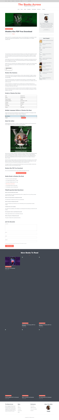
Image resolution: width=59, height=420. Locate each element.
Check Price (23, 117)
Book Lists (38, 9)
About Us (19, 407)
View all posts (46, 29)
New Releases (34, 9)
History (25, 9)
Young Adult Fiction (8, 266)
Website (6, 239)
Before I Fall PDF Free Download (28, 397)
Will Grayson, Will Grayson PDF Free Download (28, 325)
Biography (29, 9)
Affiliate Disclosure (33, 407)
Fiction (22, 9)
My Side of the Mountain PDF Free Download (45, 325)
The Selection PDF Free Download (45, 397)
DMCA (19, 412)
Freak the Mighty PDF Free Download (12, 397)
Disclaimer (32, 410)
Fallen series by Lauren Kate (10, 183)
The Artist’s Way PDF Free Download (47, 40)
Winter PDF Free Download (10, 268)
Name (6, 232)
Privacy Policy (20, 410)
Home (18, 9)
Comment (6, 223)
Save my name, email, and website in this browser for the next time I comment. (16, 243)
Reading (43, 9)
